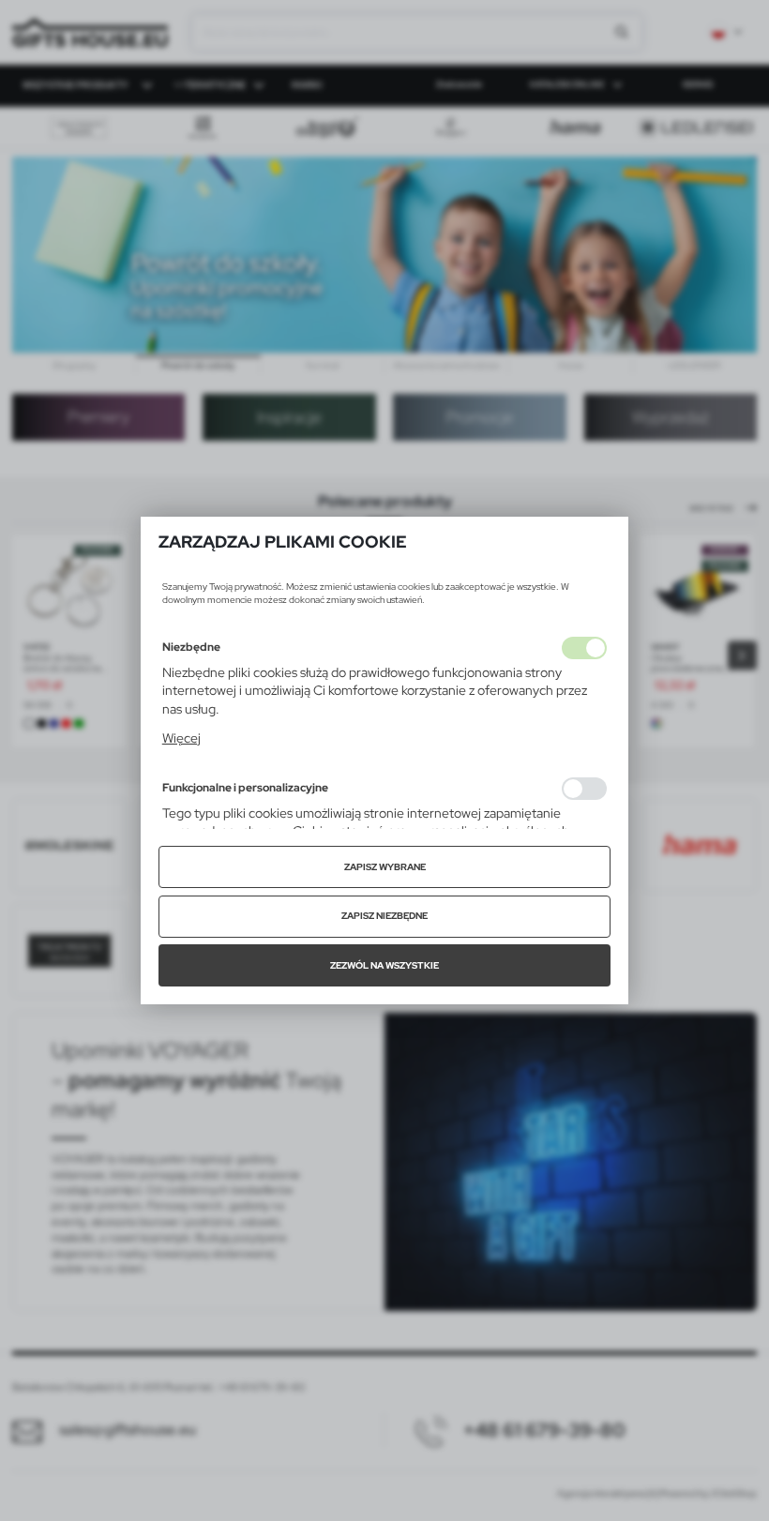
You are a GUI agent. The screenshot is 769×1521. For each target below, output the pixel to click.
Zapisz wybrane (385, 867)
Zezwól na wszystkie (384, 965)
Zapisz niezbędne (384, 916)
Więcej (181, 738)
